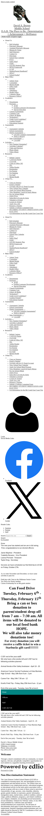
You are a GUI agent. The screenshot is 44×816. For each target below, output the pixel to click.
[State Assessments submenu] (23, 315)
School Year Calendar (16, 58)
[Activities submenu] (13, 319)
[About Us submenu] (6, 219)
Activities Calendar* (16, 146)
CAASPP (17, 140)
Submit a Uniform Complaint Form (21, 208)
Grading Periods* (15, 121)
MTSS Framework (15, 67)
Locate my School (15, 202)
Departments (13, 102)
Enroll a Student (14, 185)
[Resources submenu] (6, 156)
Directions (12, 56)
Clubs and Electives (16, 148)
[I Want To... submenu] (6, 181)
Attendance (13, 90)
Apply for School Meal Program (20, 190)
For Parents (13, 171)
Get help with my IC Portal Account (21, 186)
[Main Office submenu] (6, 79)
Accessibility (5, 814)
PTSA (11, 60)
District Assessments (16, 133)
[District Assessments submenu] (24, 133)
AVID (16, 106)
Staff (6, 532)
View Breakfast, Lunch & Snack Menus (22, 192)
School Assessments (16, 131)
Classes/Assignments (16, 111)
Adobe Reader (14, 167)
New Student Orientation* (18, 144)
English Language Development (24, 108)
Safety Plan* (13, 61)
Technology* (13, 117)
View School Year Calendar (18, 188)
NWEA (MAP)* (19, 136)
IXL (10, 165)
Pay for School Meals (16, 194)
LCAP (11, 69)
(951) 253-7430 (11, 748)
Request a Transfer (15, 206)
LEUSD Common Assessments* (25, 135)
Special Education (20, 110)
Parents (7, 530)
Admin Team (13, 81)
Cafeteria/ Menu (14, 94)
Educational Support (16, 123)
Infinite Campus (14, 158)
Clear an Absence (15, 183)
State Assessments (15, 138)
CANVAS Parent (15, 160)
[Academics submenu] (6, 100)
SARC (11, 63)
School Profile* (14, 75)
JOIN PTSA (13, 196)
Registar (12, 88)
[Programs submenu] (17, 104)
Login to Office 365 (16, 163)
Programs (12, 104)
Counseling (13, 83)
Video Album (13, 152)
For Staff (12, 175)
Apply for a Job (14, 204)
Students (8, 528)
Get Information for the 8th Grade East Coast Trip (26, 213)
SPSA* (11, 73)
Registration (13, 169)
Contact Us (13, 54)
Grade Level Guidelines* (17, 119)
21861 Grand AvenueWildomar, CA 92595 (8, 745)
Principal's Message (16, 46)
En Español (5, 540)
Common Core (14, 113)
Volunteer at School (16, 200)
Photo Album (13, 150)
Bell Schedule (14, 44)
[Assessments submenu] (6, 127)
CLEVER (12, 161)
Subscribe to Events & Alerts (19, 198)
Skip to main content (8, 2)
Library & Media (15, 115)
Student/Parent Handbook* (18, 71)
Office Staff (13, 86)
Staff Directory (14, 52)
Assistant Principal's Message (19, 48)
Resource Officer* (15, 96)
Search (3, 536)
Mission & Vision (15, 50)
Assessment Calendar (16, 129)
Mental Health (14, 85)
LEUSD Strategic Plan (17, 65)
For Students (13, 173)
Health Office (14, 92)
